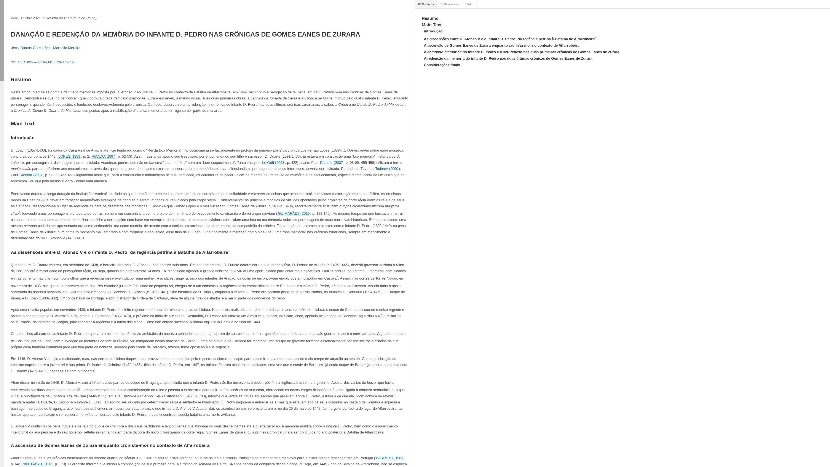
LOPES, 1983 (69, 156)
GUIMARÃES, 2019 (294, 213)
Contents (427, 4)
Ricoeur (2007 (331, 163)
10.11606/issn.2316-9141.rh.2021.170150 (46, 62)
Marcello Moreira (66, 48)
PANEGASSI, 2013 (37, 464)
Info (469, 4)
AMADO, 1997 (103, 156)
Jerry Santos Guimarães (31, 48)
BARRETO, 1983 (389, 458)
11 (79, 388)
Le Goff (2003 (273, 163)
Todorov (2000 (386, 169)
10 (126, 339)
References (451, 4)
